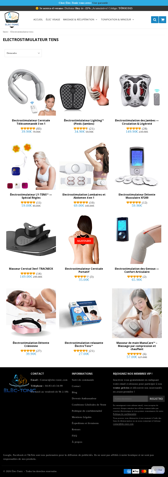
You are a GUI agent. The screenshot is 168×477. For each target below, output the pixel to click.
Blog (74, 392)
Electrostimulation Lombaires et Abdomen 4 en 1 (84, 196)
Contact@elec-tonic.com (53, 380)
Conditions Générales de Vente (89, 404)
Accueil (38, 19)
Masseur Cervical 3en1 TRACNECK (31, 268)
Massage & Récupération (78, 19)
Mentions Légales (82, 417)
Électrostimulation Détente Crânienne (31, 344)
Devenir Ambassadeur (84, 398)
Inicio (5, 32)
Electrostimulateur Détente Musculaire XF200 (137, 196)
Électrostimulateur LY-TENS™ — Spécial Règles (31, 196)
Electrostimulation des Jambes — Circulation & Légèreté (137, 122)
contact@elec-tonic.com (123, 424)
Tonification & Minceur (116, 19)
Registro (156, 399)
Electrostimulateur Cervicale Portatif (84, 270)
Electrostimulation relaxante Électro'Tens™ (84, 344)
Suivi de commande (83, 380)
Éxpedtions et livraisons (85, 423)
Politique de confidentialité (87, 411)
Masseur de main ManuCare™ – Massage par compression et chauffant (136, 346)
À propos (77, 442)
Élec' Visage (53, 19)
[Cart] (162, 19)
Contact (76, 386)
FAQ (74, 435)
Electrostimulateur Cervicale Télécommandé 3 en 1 (31, 122)
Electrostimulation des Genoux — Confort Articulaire (137, 270)
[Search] (154, 19)
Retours (76, 429)
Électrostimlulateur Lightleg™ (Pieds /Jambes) (84, 122)
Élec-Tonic (17, 471)
